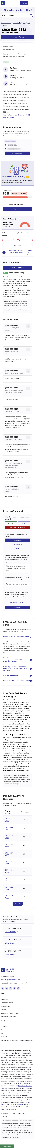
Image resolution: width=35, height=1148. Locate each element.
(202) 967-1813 (9, 837)
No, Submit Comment (17, 602)
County (5, 54)
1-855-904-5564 (7, 976)
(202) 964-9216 (9, 845)
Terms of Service (7, 1003)
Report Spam (18, 240)
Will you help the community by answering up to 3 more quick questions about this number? (16, 595)
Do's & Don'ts (6, 1037)
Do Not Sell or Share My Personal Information (17, 1040)
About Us (4, 999)
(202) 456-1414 (9, 828)
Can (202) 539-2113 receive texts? (16, 681)
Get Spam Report (17, 37)
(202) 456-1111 (9, 888)
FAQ (2, 1033)
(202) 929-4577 (9, 871)
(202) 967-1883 (9, 879)
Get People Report (17, 153)
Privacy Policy (6, 1006)
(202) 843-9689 (9, 897)
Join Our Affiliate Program (10, 1013)
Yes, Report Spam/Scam (17, 527)
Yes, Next (17, 608)
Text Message (17, 544)
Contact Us (5, 1030)
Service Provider (8, 47)
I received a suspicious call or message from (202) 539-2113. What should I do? (15, 660)
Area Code (17, 23)
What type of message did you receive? (16, 535)
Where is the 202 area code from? (16, 636)
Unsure (24, 523)
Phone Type (22, 54)
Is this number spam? (11, 676)
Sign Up (24, 3)
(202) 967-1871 (9, 862)
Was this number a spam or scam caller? (17, 518)
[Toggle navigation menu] (31, 3)
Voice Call (17, 540)
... (28, 326)
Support (4, 1026)
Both (17, 549)
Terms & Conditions (16, 1104)
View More (17, 904)
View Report (10, 932)
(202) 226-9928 (9, 854)
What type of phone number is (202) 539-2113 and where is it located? (15, 669)
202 (24, 23)
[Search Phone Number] (31, 15)
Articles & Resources (8, 1017)
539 (29, 23)
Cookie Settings (7, 1146)
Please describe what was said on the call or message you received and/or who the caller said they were (17, 558)
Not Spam (17, 245)
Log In (16, 3)
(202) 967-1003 (9, 820)
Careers (3, 1010)
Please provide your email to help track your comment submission (17, 579)
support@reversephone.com (11, 980)
